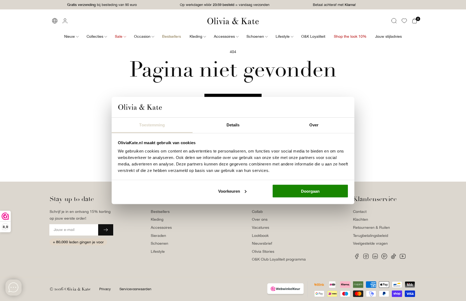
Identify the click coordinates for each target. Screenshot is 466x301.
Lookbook (260, 235)
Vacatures (260, 227)
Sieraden (158, 235)
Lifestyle (158, 251)
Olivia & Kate (77, 289)
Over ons (260, 219)
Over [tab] (313, 125)
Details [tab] (233, 125)
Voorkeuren (229, 191)
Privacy (105, 289)
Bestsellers (160, 211)
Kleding (157, 219)
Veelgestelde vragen (370, 243)
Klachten (360, 219)
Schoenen (159, 243)
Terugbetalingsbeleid (370, 235)
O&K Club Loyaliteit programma (279, 259)
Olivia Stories (263, 251)
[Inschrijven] (105, 230)
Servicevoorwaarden (135, 289)
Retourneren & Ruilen (371, 227)
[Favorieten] (404, 21)
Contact (359, 211)
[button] (394, 21)
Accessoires (161, 227)
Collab (257, 211)
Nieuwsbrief (262, 243)
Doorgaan (310, 191)
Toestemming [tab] (152, 125)
